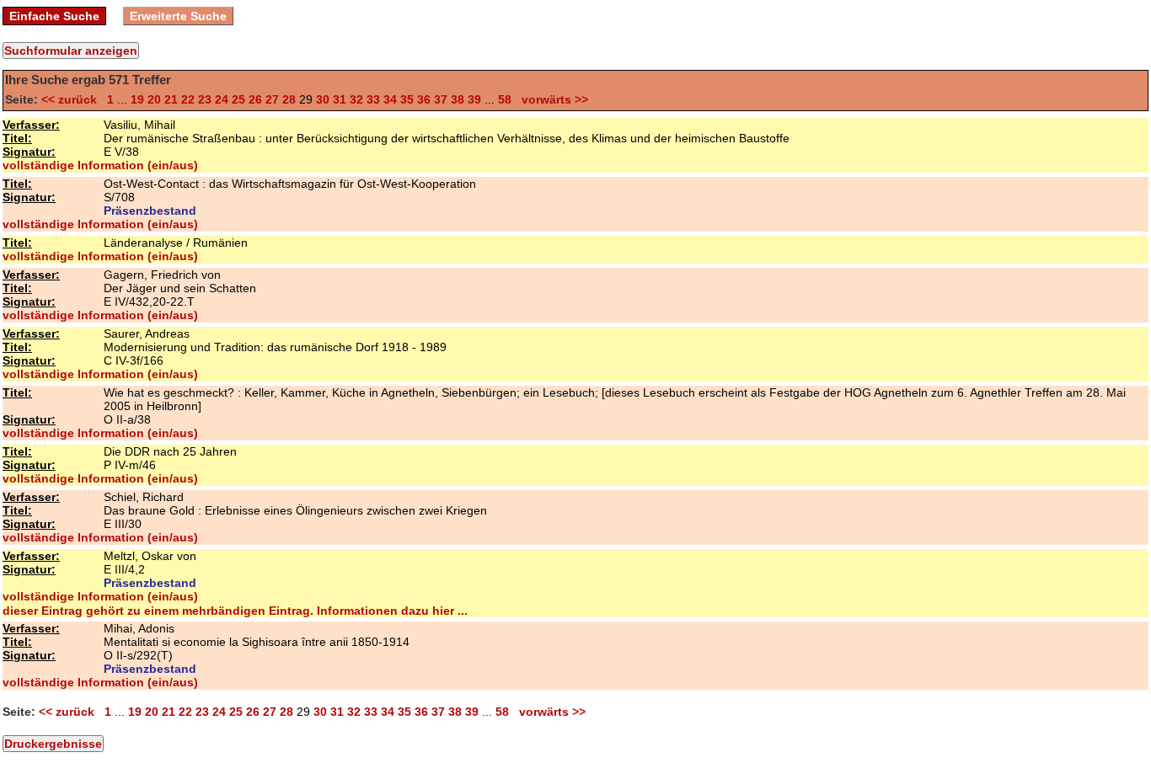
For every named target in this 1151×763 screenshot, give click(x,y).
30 (322, 99)
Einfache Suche (54, 16)
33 (373, 99)
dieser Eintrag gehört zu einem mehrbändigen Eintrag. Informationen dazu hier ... (235, 610)
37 (440, 99)
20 (154, 99)
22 (188, 99)
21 (171, 99)
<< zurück (72, 99)
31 (339, 99)
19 (137, 99)
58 (504, 99)
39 (474, 99)
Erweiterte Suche (178, 16)
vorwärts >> (551, 99)
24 (221, 99)
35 (407, 99)
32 (356, 99)
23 (204, 99)
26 (255, 99)
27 (272, 99)
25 (238, 99)
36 (424, 99)
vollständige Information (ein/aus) (100, 165)
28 (289, 99)
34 (390, 99)
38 (457, 99)
